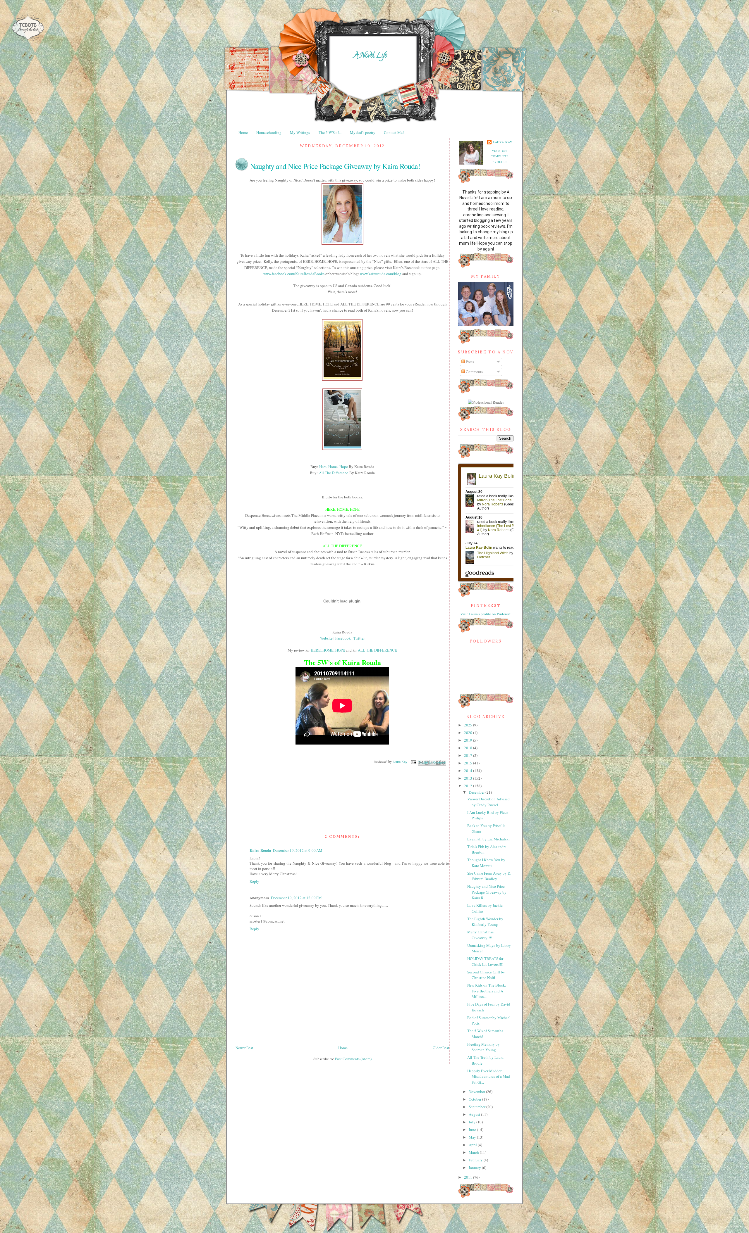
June (473, 1129)
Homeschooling (268, 132)
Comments (474, 371)
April (473, 1144)
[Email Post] (413, 761)
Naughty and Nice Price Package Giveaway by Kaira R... (486, 892)
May (473, 1137)
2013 (468, 778)
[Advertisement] (342, 1027)
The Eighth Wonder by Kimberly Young (485, 921)
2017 (468, 755)
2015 (468, 763)
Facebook (343, 638)
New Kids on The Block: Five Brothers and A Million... (486, 990)
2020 (468, 732)
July (472, 1122)
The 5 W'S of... (330, 132)
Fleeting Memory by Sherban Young (483, 1047)
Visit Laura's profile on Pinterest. (485, 613)
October (475, 1099)
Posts (469, 361)
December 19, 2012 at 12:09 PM (296, 897)
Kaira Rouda (260, 850)
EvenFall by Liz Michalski (488, 839)
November (477, 1091)
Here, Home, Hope (333, 466)
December (477, 792)
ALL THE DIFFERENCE (377, 650)
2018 (468, 747)
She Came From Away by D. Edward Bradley (489, 876)
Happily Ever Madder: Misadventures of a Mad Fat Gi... (488, 1076)
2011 (468, 1177)
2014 (468, 770)
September (477, 1106)
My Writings (300, 132)
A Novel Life (370, 56)
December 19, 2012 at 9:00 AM (297, 850)
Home (243, 132)
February (476, 1160)
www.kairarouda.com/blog (380, 273)
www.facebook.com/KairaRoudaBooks (293, 273)
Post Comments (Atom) (353, 1058)
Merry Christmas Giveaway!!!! (480, 934)
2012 (468, 785)
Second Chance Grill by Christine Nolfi (486, 974)
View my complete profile (500, 156)
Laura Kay (502, 142)
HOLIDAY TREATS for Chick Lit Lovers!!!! (485, 961)
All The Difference (333, 472)
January (475, 1167)
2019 (468, 740)
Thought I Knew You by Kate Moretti (486, 862)
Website (326, 638)
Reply (254, 881)
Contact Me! (394, 132)
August (475, 1114)
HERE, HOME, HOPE (328, 650)
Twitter (359, 638)
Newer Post (244, 1047)
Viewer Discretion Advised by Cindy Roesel (488, 801)
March (474, 1152)
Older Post (441, 1047)
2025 (468, 725)
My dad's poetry (362, 132)
